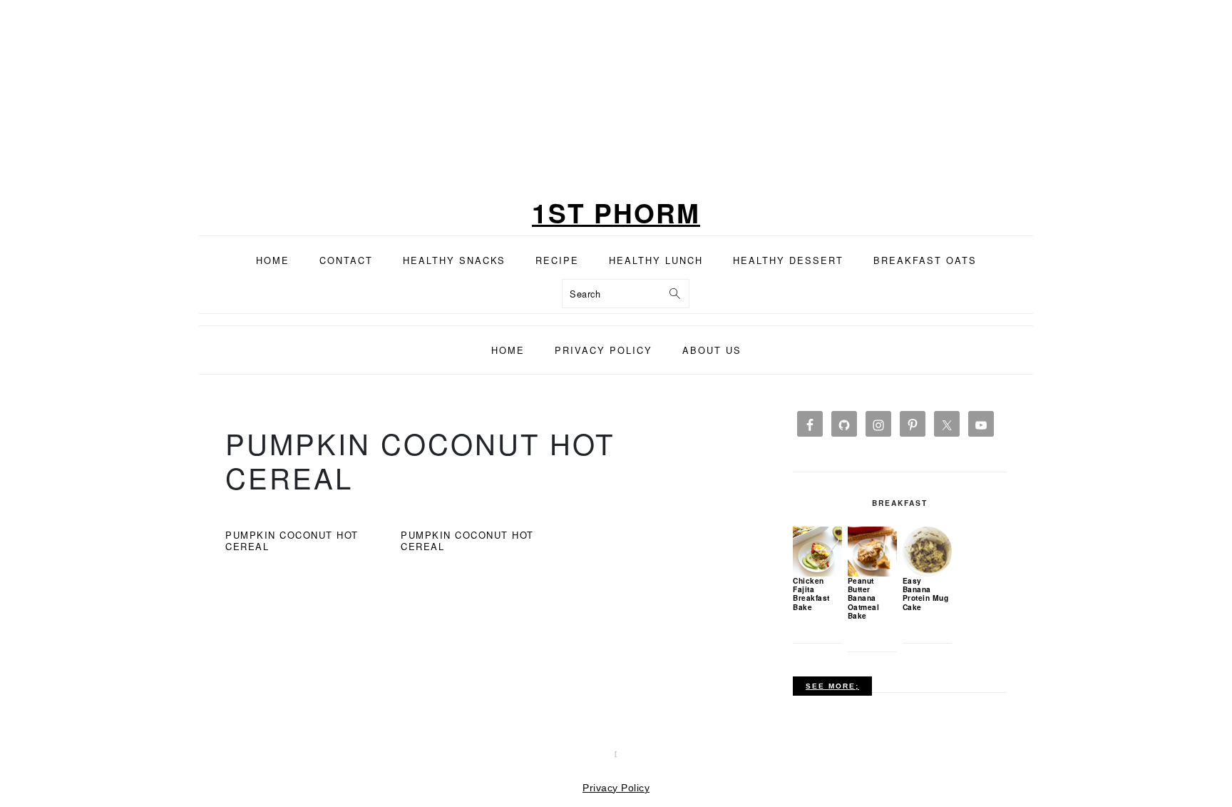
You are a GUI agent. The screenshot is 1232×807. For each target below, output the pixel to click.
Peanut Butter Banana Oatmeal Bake (864, 598)
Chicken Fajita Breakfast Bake (811, 593)
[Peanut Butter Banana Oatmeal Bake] (872, 550)
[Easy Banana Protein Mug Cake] (927, 550)
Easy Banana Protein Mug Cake (926, 593)
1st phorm (616, 212)
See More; (832, 686)
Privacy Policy (616, 787)
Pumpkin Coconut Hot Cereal (292, 540)
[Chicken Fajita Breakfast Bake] (817, 550)
